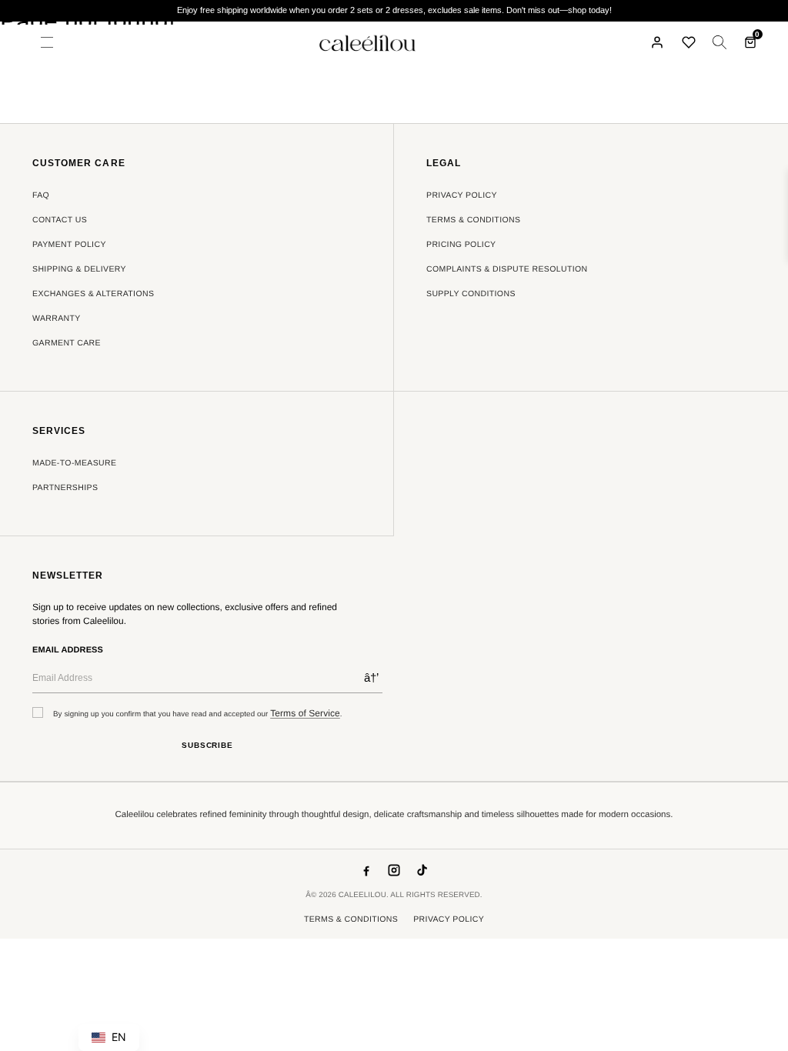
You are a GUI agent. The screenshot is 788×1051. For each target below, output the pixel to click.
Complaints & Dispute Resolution (507, 269)
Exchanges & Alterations (93, 294)
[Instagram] (394, 870)
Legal (443, 163)
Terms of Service (305, 713)
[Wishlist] (689, 42)
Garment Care (66, 343)
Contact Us (59, 220)
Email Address (67, 650)
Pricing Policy (461, 244)
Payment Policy (69, 244)
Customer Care (78, 163)
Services (58, 431)
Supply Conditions (471, 294)
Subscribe (208, 745)
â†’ (371, 677)
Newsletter (68, 576)
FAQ (40, 195)
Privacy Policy (461, 195)
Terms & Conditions (473, 220)
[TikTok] (422, 870)
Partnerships (65, 487)
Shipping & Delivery (79, 269)
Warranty (56, 318)
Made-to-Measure (74, 463)
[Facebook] (366, 870)
